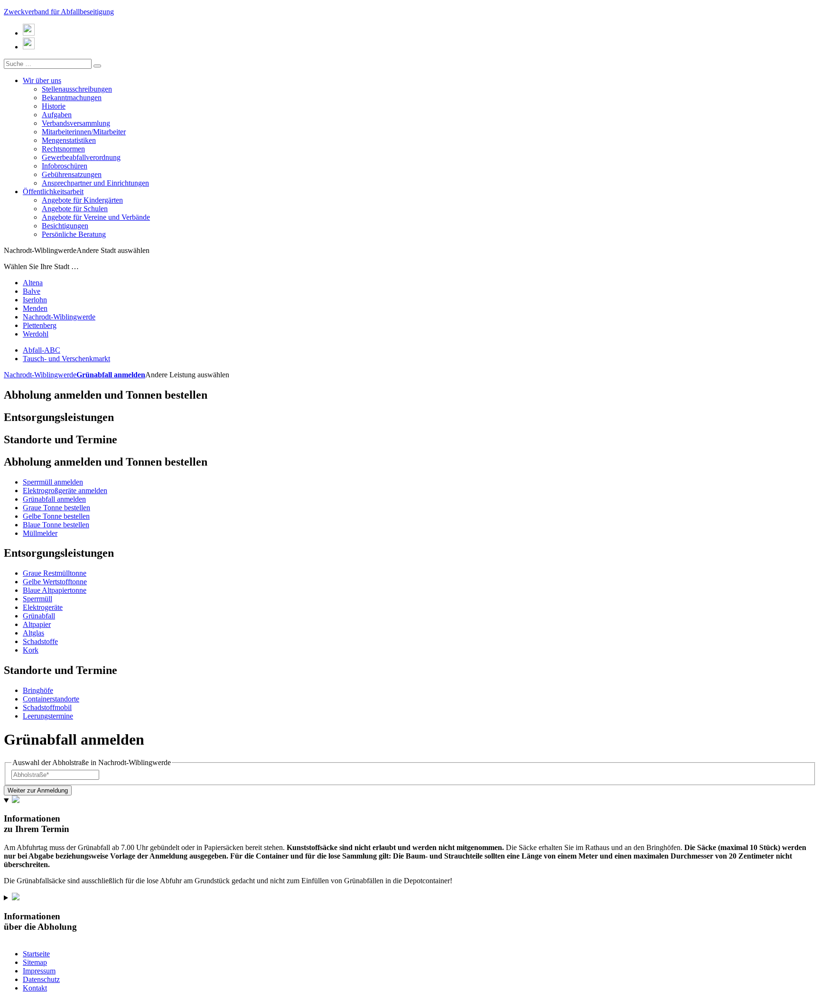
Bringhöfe (38, 690)
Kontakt (35, 988)
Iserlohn (35, 300)
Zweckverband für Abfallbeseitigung (59, 12)
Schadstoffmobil (47, 707)
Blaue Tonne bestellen (56, 525)
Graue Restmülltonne (54, 573)
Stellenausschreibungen (77, 89)
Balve (31, 291)
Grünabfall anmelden (110, 375)
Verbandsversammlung (76, 123)
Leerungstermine (48, 716)
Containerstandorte (51, 699)
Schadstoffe (40, 641)
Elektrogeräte (43, 607)
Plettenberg (39, 325)
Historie (53, 106)
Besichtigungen (65, 226)
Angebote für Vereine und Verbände (96, 217)
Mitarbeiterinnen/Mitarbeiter (84, 132)
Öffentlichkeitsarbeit (53, 191)
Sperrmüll (37, 599)
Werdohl (35, 334)
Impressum (39, 971)
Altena (33, 283)
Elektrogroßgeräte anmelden (65, 490)
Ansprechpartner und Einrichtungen (95, 183)
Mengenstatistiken (69, 140)
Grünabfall (39, 616)
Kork (30, 650)
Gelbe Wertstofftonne (55, 582)
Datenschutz (41, 979)
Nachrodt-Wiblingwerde (59, 317)
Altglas (33, 633)
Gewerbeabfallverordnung (81, 157)
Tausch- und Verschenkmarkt (66, 359)
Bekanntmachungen (72, 97)
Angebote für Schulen (75, 209)
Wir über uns (42, 80)
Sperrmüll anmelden (53, 482)
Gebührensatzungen (72, 174)
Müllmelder (40, 533)
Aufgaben (57, 115)
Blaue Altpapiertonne (54, 590)
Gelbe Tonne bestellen (56, 516)
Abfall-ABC (41, 350)
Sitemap (35, 962)
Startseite (36, 954)
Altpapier (37, 624)
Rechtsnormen (63, 149)
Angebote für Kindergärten (82, 200)
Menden (35, 308)
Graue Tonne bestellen (56, 508)
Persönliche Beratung (74, 234)
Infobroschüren (64, 166)
